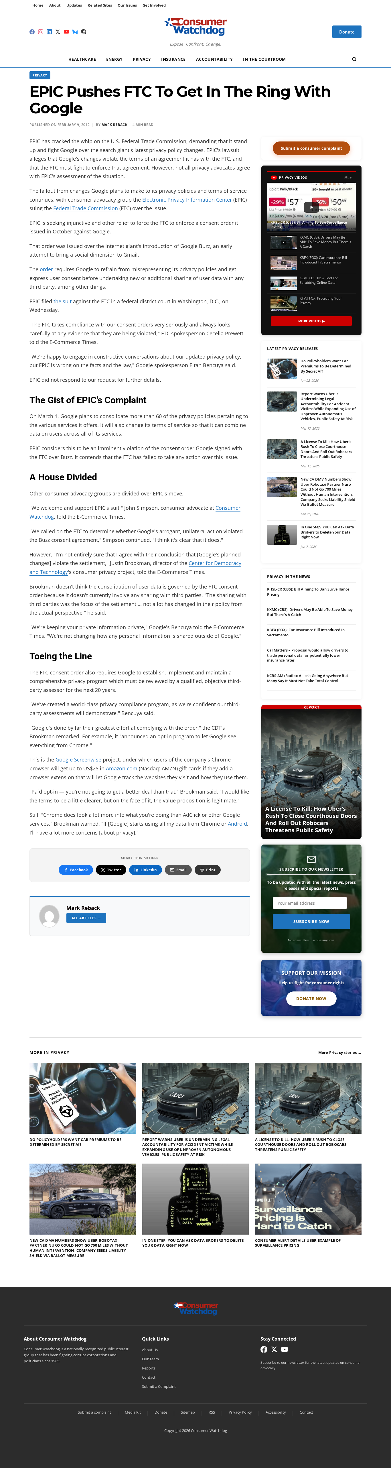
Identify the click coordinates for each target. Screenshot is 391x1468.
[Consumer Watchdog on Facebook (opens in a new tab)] (263, 1350)
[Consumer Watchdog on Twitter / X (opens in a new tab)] (274, 1350)
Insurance (173, 59)
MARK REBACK (115, 124)
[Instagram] (40, 31)
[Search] (354, 59)
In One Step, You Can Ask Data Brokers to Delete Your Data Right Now (327, 532)
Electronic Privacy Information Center (187, 199)
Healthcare (82, 59)
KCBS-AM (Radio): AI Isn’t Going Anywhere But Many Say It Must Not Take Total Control (307, 678)
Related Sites (100, 5)
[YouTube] (66, 31)
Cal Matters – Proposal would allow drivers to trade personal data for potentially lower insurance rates (307, 655)
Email (181, 869)
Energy (114, 59)
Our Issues (127, 5)
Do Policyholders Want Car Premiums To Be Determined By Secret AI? (326, 365)
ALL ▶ (348, 177)
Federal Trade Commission (85, 208)
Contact (148, 1377)
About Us (150, 1349)
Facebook (79, 869)
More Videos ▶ (311, 321)
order (46, 269)
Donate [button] (347, 32)
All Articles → (86, 918)
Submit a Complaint (159, 1386)
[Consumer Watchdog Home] (195, 1308)
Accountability (214, 59)
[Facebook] (32, 31)
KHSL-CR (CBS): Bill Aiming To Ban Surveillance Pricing (308, 592)
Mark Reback (83, 907)
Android (237, 823)
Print (211, 869)
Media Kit (133, 1412)
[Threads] (83, 31)
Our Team (150, 1358)
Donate (161, 1412)
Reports (148, 1368)
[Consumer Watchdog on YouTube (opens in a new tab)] (284, 1350)
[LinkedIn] (49, 31)
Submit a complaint (94, 1412)
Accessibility (276, 1412)
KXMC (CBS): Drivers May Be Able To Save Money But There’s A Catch (310, 612)
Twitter (114, 869)
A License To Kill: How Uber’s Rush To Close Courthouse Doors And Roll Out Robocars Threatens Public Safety (326, 449)
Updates (74, 5)
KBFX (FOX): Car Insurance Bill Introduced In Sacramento (306, 632)
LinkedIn (149, 869)
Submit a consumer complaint (311, 148)
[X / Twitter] (57, 31)
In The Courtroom (264, 59)
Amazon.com (121, 768)
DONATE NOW (311, 998)
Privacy (142, 59)
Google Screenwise (78, 759)
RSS (212, 1412)
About (55, 5)
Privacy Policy (240, 1412)
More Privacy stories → (340, 1052)
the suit (63, 301)
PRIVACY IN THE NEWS (288, 576)
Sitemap (188, 1412)
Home (38, 5)
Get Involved (154, 5)
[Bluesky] (75, 31)
